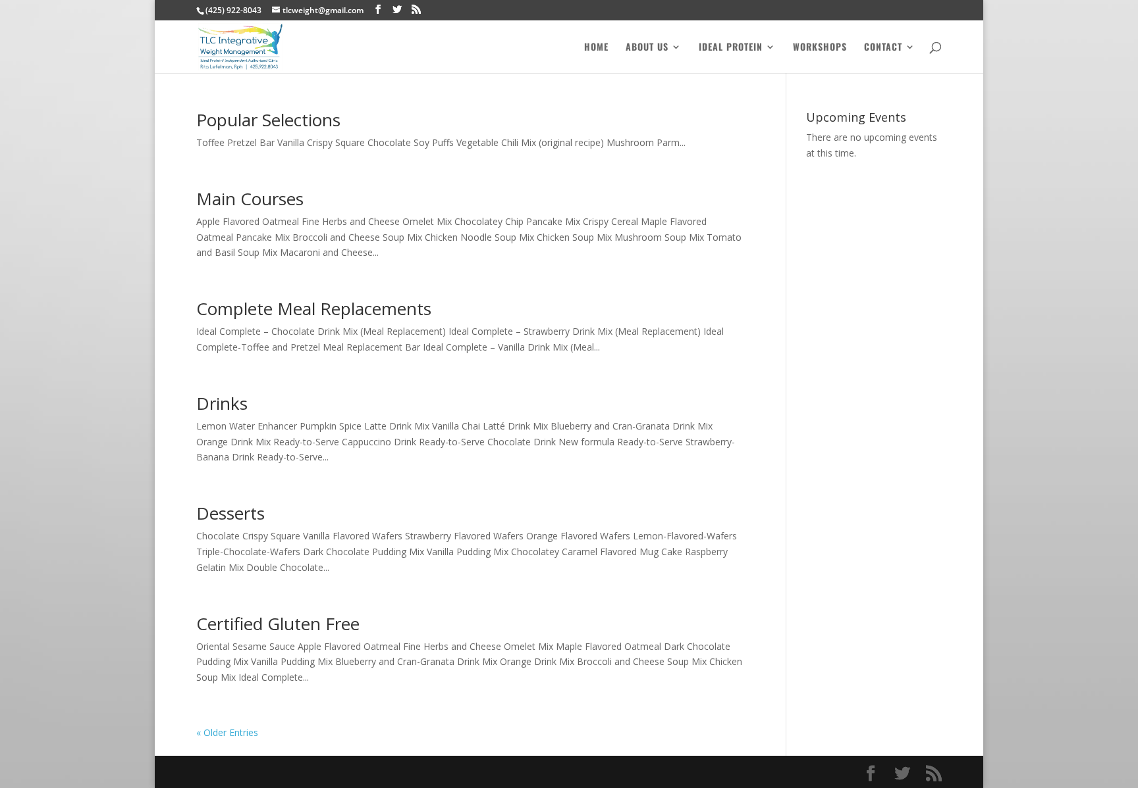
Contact (883, 47)
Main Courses (250, 198)
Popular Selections (268, 120)
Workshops (820, 47)
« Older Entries (227, 732)
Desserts (230, 513)
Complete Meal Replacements (313, 308)
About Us (647, 47)
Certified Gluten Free (278, 623)
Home (596, 47)
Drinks (222, 403)
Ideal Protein (731, 47)
